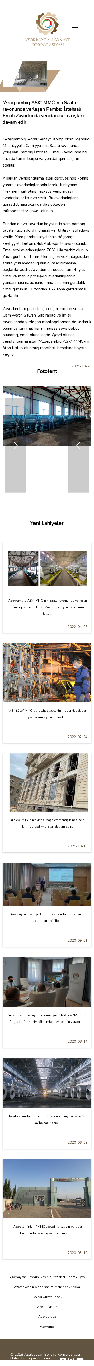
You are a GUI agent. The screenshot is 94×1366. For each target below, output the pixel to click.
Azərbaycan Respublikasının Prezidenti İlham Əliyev (47, 1277)
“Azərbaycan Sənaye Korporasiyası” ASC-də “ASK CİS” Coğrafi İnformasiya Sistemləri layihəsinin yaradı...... (47, 1018)
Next (15, 445)
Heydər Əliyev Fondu (47, 1297)
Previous (78, 445)
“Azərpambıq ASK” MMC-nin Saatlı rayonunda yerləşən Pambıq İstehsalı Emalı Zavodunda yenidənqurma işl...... (47, 607)
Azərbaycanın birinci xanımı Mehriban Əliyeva (47, 1287)
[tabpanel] (47, 416)
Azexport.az (47, 1317)
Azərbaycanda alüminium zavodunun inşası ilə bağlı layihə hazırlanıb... (47, 1119)
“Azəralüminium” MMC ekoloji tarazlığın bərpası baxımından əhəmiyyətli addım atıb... (47, 1230)
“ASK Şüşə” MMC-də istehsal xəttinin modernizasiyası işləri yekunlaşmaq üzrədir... (47, 714)
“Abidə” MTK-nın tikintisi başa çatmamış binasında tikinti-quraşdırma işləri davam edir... (47, 823)
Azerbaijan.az (47, 1307)
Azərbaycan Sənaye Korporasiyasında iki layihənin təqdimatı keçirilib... (47, 917)
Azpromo (47, 1327)
